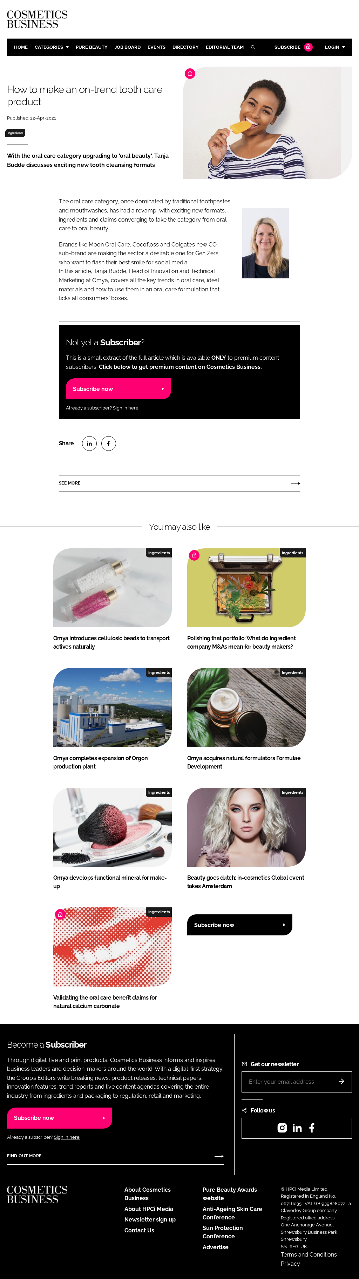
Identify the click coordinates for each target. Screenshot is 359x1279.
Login (332, 47)
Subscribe (287, 47)
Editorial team (225, 47)
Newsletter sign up (150, 1219)
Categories (49, 47)
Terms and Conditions (309, 1254)
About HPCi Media (148, 1209)
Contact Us (139, 1230)
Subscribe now (93, 389)
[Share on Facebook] (108, 443)
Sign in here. (126, 408)
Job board (128, 47)
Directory (185, 47)
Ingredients (15, 133)
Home (21, 47)
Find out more (24, 1155)
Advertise (216, 1247)
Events (156, 47)
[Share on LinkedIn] (89, 443)
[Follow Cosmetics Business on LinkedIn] (297, 1130)
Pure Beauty (92, 47)
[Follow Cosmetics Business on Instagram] (282, 1130)
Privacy (290, 1263)
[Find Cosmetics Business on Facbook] (311, 1130)
